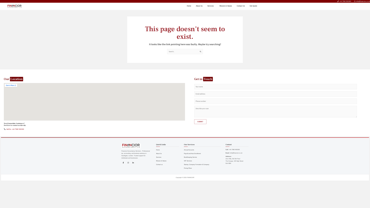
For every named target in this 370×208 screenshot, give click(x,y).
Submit (200, 122)
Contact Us (241, 6)
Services (210, 6)
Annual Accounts (189, 150)
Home (189, 6)
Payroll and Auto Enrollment (192, 153)
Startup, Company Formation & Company (196, 164)
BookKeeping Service (190, 157)
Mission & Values (225, 6)
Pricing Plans (188, 168)
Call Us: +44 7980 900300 (15, 129)
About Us (199, 6)
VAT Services (188, 161)
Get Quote (253, 6)
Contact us (159, 164)
